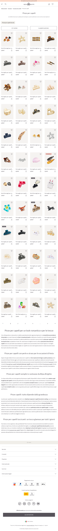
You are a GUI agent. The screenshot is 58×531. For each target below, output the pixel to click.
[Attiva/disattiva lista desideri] (11, 33)
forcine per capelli (47, 364)
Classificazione (43, 28)
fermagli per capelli (11, 364)
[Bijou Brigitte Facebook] (29, 503)
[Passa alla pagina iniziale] (29, 3)
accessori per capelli (15, 430)
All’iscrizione (29, 514)
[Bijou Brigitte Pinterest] (33, 503)
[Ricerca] (5, 4)
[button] (49, 4)
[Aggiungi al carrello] (11, 50)
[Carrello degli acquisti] (56, 4)
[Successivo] (55, 323)
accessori (51, 362)
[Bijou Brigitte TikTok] (20, 503)
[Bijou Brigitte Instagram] (24, 503)
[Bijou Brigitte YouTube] (38, 503)
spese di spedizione (30, 525)
